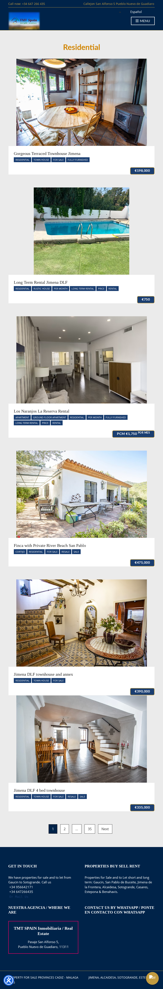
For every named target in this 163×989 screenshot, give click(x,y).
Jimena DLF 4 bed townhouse (39, 790)
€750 (146, 299)
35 (90, 829)
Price (101, 288)
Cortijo (20, 551)
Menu (144, 21)
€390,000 (142, 691)
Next (105, 829)
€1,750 (133, 433)
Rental (112, 288)
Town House (41, 159)
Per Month (60, 288)
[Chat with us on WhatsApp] (152, 978)
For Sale (58, 159)
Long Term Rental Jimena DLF (40, 282)
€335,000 (142, 807)
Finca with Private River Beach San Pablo (50, 545)
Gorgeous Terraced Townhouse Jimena (47, 153)
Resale (66, 551)
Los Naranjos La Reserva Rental (41, 411)
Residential (22, 159)
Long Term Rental (83, 288)
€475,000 (142, 562)
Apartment (22, 417)
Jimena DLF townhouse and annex (43, 674)
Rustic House (42, 288)
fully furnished (78, 159)
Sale (76, 551)
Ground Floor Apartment (49, 417)
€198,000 (142, 170)
